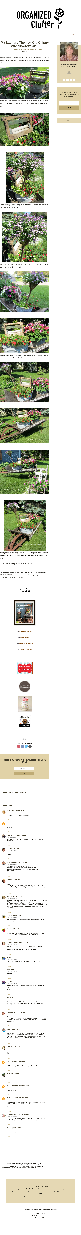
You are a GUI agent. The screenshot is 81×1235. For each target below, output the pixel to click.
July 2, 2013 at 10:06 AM (12, 983)
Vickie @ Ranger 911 (14, 915)
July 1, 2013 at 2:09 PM (12, 944)
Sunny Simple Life (13, 929)
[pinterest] (74, 80)
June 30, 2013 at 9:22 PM (12, 837)
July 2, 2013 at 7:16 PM (12, 1031)
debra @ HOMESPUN (14, 1128)
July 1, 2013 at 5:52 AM (12, 898)
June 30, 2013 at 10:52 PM (13, 850)
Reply (9, 819)
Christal (10, 997)
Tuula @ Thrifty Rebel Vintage (18, 1114)
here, (24, 564)
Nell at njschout (13, 1074)
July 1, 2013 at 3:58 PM (12, 959)
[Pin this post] (18, 746)
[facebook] (64, 80)
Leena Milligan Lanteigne (16, 1012)
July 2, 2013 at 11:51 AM (12, 999)
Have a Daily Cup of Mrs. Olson (18, 1098)
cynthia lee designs (14, 848)
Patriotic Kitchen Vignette (10, 784)
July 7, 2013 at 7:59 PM (12, 1100)
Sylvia (9, 957)
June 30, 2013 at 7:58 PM (12, 813)
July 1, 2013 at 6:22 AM (12, 917)
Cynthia (9, 981)
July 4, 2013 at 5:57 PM (12, 1075)
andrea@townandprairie (16, 1061)
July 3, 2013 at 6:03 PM (12, 1063)
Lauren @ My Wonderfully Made (18, 942)
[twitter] (71, 80)
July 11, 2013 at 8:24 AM (12, 1129)
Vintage (40, 49)
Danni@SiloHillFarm (14, 896)
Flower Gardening (12, 49)
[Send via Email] (30, 746)
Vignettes (34, 49)
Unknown (10, 823)
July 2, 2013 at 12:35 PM (12, 1014)
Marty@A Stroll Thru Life (16, 835)
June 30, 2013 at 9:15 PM (12, 825)
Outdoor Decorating (25, 49)
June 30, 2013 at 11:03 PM (13, 864)
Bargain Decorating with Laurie (18, 1086)
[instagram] (67, 80)
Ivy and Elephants (13, 1047)
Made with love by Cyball (54, 1225)
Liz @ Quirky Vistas (13, 1029)
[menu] (4, 35)
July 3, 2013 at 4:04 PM (12, 1048)
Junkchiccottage (13, 880)
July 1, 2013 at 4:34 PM (12, 971)
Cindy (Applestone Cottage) (17, 862)
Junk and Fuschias (42, 784)
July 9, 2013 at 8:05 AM (12, 1116)
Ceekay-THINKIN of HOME (15, 811)
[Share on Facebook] (22, 746)
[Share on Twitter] (26, 746)
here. (31, 564)
